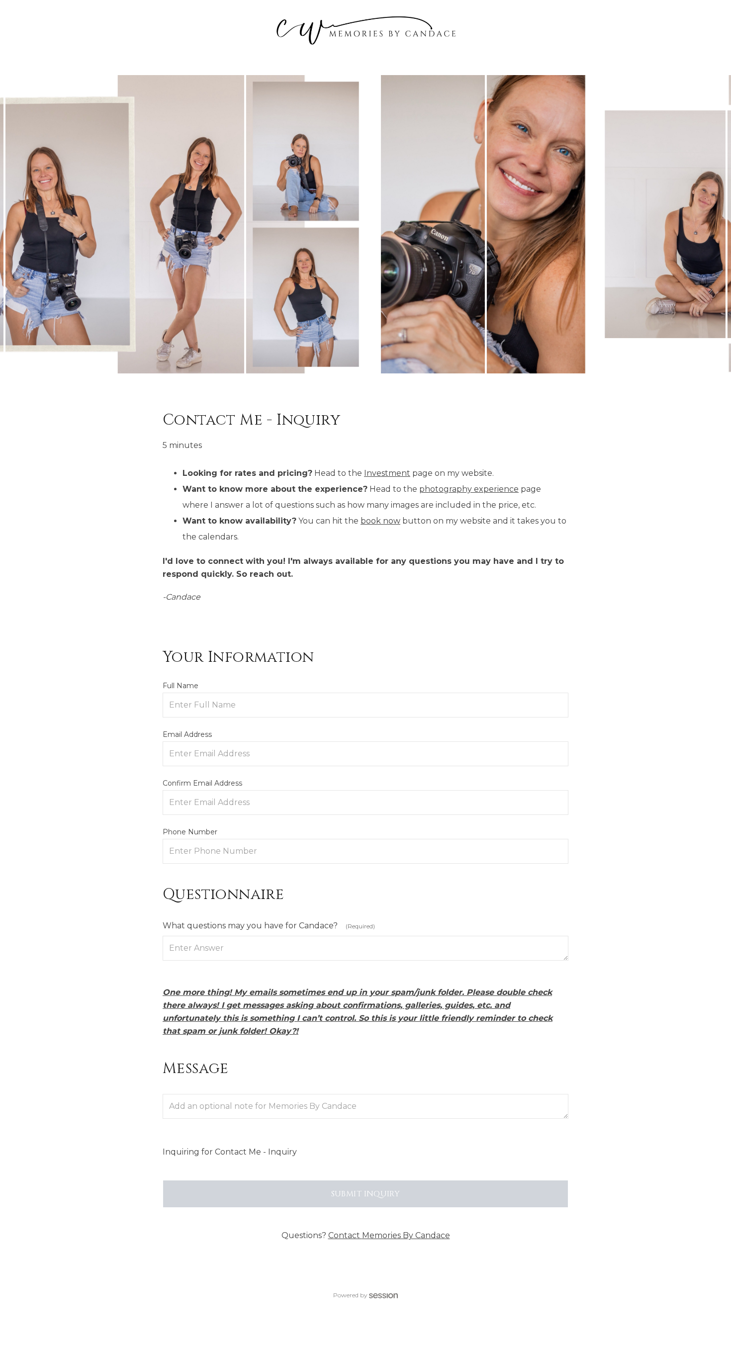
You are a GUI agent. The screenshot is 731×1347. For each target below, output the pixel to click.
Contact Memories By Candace (389, 1235)
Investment (387, 473)
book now (380, 521)
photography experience (469, 489)
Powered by (350, 1295)
